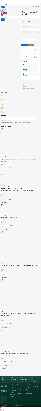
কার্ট (26, 389)
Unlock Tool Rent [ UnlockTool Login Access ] (14, 353)
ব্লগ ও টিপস (19, 391)
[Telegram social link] (2, 402)
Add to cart (24, 45)
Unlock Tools (10, 355)
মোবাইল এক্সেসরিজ (12, 396)
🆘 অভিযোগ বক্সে (27, 77)
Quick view (5, 157)
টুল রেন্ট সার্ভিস (11, 385)
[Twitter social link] (5, 397)
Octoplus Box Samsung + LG (9, 217)
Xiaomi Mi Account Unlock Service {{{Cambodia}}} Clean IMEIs (19, 265)
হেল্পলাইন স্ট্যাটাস (20, 389)
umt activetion (4, 193)
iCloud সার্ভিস (12, 392)
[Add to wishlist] (8, 157)
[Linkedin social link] (5, 399)
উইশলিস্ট (27, 391)
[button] (4, 171)
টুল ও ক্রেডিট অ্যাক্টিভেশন (11, 388)
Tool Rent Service (4, 355)
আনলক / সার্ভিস (20, 387)
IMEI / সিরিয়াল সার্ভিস (13, 390)
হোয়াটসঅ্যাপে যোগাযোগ (29, 393)
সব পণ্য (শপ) (19, 385)
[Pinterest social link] (2, 399)
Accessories (12, 7)
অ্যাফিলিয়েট (19, 393)
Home (2, 7)
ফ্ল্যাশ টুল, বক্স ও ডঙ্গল (12, 394)
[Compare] (2, 157)
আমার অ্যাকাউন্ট (28, 385)
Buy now (31, 45)
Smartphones (6, 7)
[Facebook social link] (2, 397)
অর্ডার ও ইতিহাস (28, 387)
